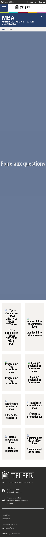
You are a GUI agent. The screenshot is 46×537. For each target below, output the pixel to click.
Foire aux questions (23, 163)
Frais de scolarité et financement (34, 379)
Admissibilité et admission (34, 334)
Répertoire (6, 519)
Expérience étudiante (11, 416)
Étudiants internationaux (34, 415)
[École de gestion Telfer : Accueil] (23, 7)
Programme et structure (11, 380)
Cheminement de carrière (34, 450)
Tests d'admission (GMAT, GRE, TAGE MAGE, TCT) (11, 336)
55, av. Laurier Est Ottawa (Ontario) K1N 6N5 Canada (17, 500)
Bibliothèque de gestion (11, 534)
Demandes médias (14, 492)
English (42, 2)
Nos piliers (6, 515)
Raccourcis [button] (31, 2)
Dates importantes (11, 449)
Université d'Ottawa (8, 2)
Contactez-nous (13, 489)
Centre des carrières (9, 524)
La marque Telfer (8, 528)
